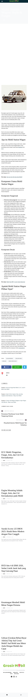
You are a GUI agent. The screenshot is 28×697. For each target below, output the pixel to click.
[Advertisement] (14, 42)
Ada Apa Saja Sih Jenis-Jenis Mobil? (14, 177)
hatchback (20, 147)
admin (7, 372)
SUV (2, 148)
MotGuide (16, 673)
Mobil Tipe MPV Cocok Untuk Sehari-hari (16, 281)
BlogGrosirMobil (7, 672)
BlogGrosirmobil (9, 358)
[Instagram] (14, 676)
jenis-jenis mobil (19, 358)
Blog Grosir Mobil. (20, 670)
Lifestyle (21, 672)
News (11, 673)
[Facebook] (11, 676)
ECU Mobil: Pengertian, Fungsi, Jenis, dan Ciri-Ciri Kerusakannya (12, 455)
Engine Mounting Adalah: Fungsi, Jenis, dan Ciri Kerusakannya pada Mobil (12, 493)
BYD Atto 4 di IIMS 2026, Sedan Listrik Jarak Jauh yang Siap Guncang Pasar (13, 568)
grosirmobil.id (22, 347)
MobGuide (15, 672)
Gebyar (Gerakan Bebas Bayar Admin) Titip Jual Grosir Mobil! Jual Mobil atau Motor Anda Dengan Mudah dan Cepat (13, 643)
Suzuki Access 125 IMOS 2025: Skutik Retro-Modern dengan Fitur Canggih (12, 531)
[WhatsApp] (16, 676)
